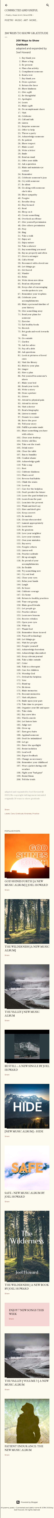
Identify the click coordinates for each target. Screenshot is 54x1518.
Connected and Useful (21, 10)
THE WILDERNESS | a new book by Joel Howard (27, 1286)
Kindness (28, 813)
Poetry (9, 20)
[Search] (47, 4)
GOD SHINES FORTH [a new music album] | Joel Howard (26, 883)
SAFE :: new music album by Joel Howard (24, 1194)
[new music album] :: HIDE (24, 1131)
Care (13, 813)
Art (26, 20)
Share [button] (7, 809)
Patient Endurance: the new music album (24, 1448)
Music (18, 20)
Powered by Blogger (29, 1502)
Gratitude (19, 813)
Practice (35, 813)
